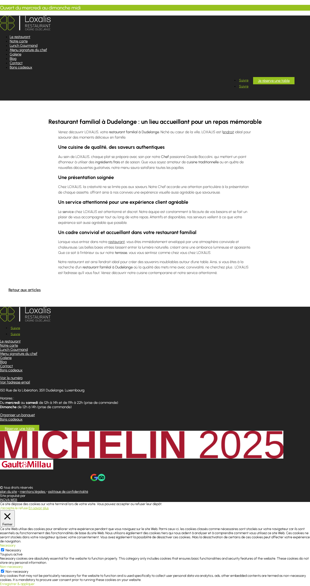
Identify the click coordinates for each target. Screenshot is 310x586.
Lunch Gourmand (24, 45)
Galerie (15, 54)
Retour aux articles (24, 290)
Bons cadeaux (21, 67)
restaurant (116, 242)
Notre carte (19, 41)
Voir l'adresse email (15, 382)
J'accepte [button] (7, 508)
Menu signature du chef (28, 50)
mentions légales (33, 492)
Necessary (13, 550)
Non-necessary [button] (11, 567)
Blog (13, 58)
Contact (16, 63)
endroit (228, 132)
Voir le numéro (11, 378)
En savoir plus (39, 508)
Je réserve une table (274, 80)
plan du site (8, 492)
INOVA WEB (8, 500)
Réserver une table (19, 428)
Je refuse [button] (21, 508)
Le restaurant (20, 37)
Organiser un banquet (17, 415)
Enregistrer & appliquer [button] (17, 584)
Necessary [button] (8, 545)
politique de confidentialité (68, 492)
